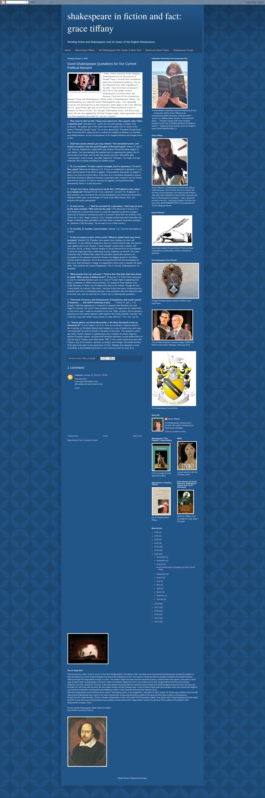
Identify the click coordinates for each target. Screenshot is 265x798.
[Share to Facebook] (110, 358)
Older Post (137, 436)
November (161, 561)
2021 (156, 547)
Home (68, 50)
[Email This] (101, 358)
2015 (156, 614)
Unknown (79, 375)
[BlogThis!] (104, 358)
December (161, 557)
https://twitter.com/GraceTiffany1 (80, 710)
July (158, 581)
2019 (156, 554)
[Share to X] (107, 358)
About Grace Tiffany (84, 50)
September (161, 574)
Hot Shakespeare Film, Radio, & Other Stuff (120, 50)
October (160, 564)
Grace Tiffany (174, 419)
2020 (156, 550)
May (159, 585)
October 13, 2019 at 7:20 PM (95, 375)
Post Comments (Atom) (88, 440)
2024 (156, 539)
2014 (156, 618)
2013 (156, 622)
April (159, 588)
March (159, 592)
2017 (156, 607)
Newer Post (73, 436)
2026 (156, 532)
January (160, 599)
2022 (156, 543)
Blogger (143, 778)
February (161, 596)
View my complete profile (175, 431)
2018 (156, 604)
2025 (156, 536)
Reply (77, 388)
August (160, 578)
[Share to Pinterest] (113, 358)
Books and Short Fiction (157, 50)
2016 (156, 611)
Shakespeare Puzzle (183, 50)
